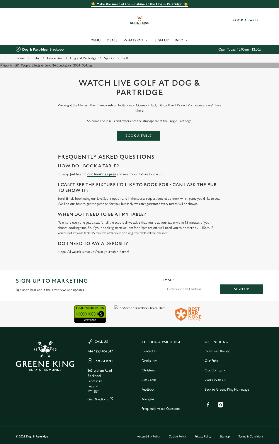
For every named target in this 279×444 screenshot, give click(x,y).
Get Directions (97, 399)
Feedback (148, 389)
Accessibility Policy (148, 436)
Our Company (215, 370)
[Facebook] (208, 404)
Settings (223, 49)
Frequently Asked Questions (161, 409)
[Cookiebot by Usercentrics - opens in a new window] (28, 49)
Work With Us (215, 380)
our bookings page (101, 174)
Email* (169, 280)
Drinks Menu (150, 361)
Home (20, 58)
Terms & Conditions (250, 436)
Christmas (149, 370)
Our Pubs (211, 361)
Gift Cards (149, 380)
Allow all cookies (242, 11)
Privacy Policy (203, 436)
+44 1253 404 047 (100, 351)
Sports (109, 58)
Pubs (35, 58)
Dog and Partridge (83, 58)
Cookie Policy (177, 436)
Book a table (138, 136)
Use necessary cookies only (242, 26)
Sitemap (225, 436)
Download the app (217, 351)
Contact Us (150, 351)
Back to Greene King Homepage (227, 389)
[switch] (125, 49)
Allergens (148, 399)
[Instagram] (220, 404)
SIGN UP (241, 289)
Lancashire (54, 58)
